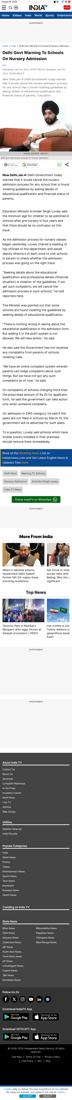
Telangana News (45, 937)
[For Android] (16, 1037)
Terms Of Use (33, 1056)
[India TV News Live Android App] (16, 1017)
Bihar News (9, 928)
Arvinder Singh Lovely (45, 481)
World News (9, 857)
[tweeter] (14, 999)
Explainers (8, 885)
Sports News (10, 876)
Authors (7, 807)
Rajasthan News (45, 932)
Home (5, 15)
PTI (4, 65)
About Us (8, 774)
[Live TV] (67, 7)
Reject (47, 1096)
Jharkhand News (12, 942)
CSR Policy (27, 1061)
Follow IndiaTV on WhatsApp (33, 499)
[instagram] (22, 999)
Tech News (9, 880)
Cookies (7, 1089)
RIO (40, 1061)
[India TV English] (38, 7)
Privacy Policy (52, 1056)
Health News (9, 894)
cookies (61, 1092)
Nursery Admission (15, 481)
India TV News (12, 489)
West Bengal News (46, 942)
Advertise (8, 778)
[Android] (58, 2)
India (28, 15)
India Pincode (10, 833)
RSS (48, 1061)
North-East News (12, 951)
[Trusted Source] (29, 165)
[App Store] (45, 1017)
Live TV (7, 802)
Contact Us (9, 769)
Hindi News (9, 797)
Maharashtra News (46, 928)
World (38, 15)
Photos (6, 862)
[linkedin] (39, 999)
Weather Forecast (12, 829)
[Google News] (11, 165)
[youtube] (31, 999)
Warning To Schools (33, 473)
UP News (8, 961)
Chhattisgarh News (13, 965)
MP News (8, 947)
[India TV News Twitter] (66, 2)
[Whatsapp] (59, 165)
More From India (36, 536)
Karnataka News (12, 979)
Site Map (16, 1056)
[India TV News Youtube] (69, 2)
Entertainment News (14, 871)
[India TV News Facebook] (63, 2)
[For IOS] (45, 1037)
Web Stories (9, 811)
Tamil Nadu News (12, 956)
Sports (49, 15)
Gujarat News (10, 970)
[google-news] (47, 999)
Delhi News (9, 932)
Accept (27, 1096)
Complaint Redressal (14, 783)
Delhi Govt (10, 473)
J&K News (8, 975)
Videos (17, 15)
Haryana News (11, 937)
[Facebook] (6, 999)
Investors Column (12, 792)
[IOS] (55, 2)
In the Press (9, 788)
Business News (11, 890)
